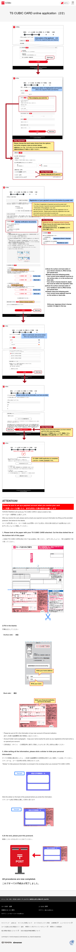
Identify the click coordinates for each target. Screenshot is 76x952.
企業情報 (54, 923)
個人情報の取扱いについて (9, 931)
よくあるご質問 (43, 906)
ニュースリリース (65, 923)
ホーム (3, 899)
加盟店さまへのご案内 (7, 910)
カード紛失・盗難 (6, 906)
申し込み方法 (25, 899)
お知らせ (13, 923)
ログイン (66, 3)
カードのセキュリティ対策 (42, 923)
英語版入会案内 (17, 899)
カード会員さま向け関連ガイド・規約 (12, 927)
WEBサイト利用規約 (56, 927)
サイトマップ (5, 923)
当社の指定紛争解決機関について (30, 931)
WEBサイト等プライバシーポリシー (35, 927)
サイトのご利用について (25, 923)
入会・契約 (9, 899)
